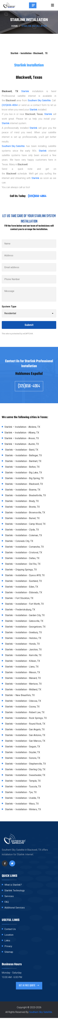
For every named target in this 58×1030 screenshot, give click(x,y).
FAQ (6, 901)
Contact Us (10, 929)
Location (8, 934)
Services (9, 896)
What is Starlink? (13, 884)
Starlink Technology (14, 890)
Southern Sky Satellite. (39, 100)
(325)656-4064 (10, 105)
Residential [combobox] (10, 313)
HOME (14, 26)
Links (7, 940)
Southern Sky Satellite (13, 146)
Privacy (8, 946)
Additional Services (14, 907)
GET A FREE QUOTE (27, 985)
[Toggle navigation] (52, 5)
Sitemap (8, 952)
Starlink (25, 91)
